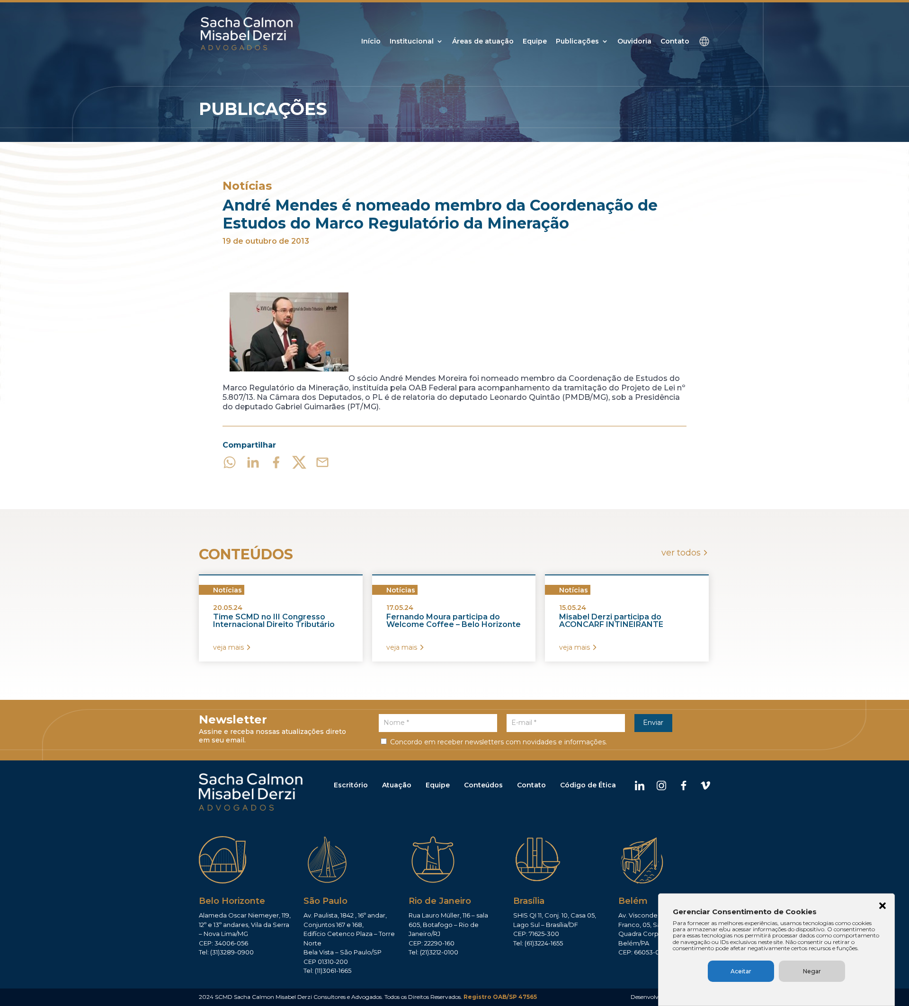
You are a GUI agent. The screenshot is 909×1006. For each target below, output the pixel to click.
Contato (674, 41)
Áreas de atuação (483, 41)
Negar (812, 971)
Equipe (535, 41)
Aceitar (741, 971)
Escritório (351, 785)
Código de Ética (588, 785)
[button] (882, 906)
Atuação (396, 785)
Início (371, 41)
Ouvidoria (634, 41)
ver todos (681, 552)
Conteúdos (483, 785)
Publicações (577, 41)
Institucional (412, 41)
